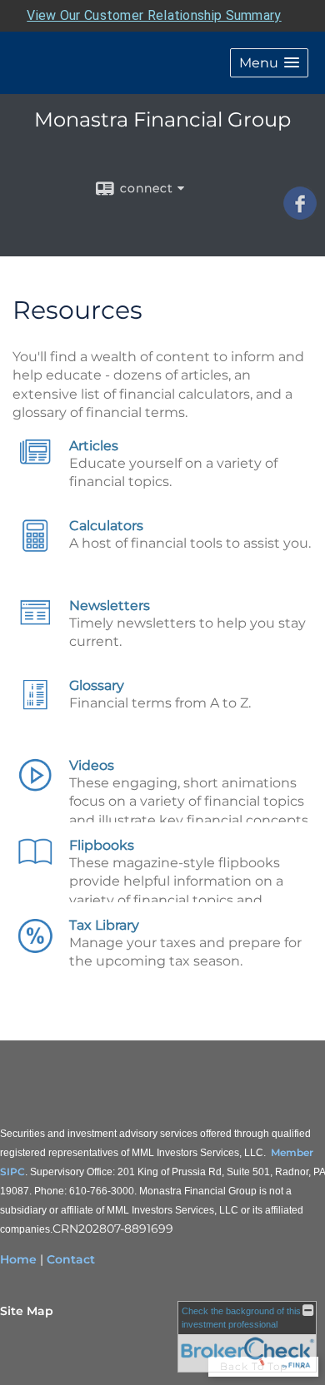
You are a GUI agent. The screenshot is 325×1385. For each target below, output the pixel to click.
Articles (93, 446)
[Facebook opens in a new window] (300, 214)
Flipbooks (101, 845)
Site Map (26, 1310)
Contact (71, 1259)
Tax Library (104, 925)
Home (18, 1259)
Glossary (96, 685)
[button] (269, 62)
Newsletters (109, 605)
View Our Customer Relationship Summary (154, 15)
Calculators (106, 526)
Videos (91, 765)
